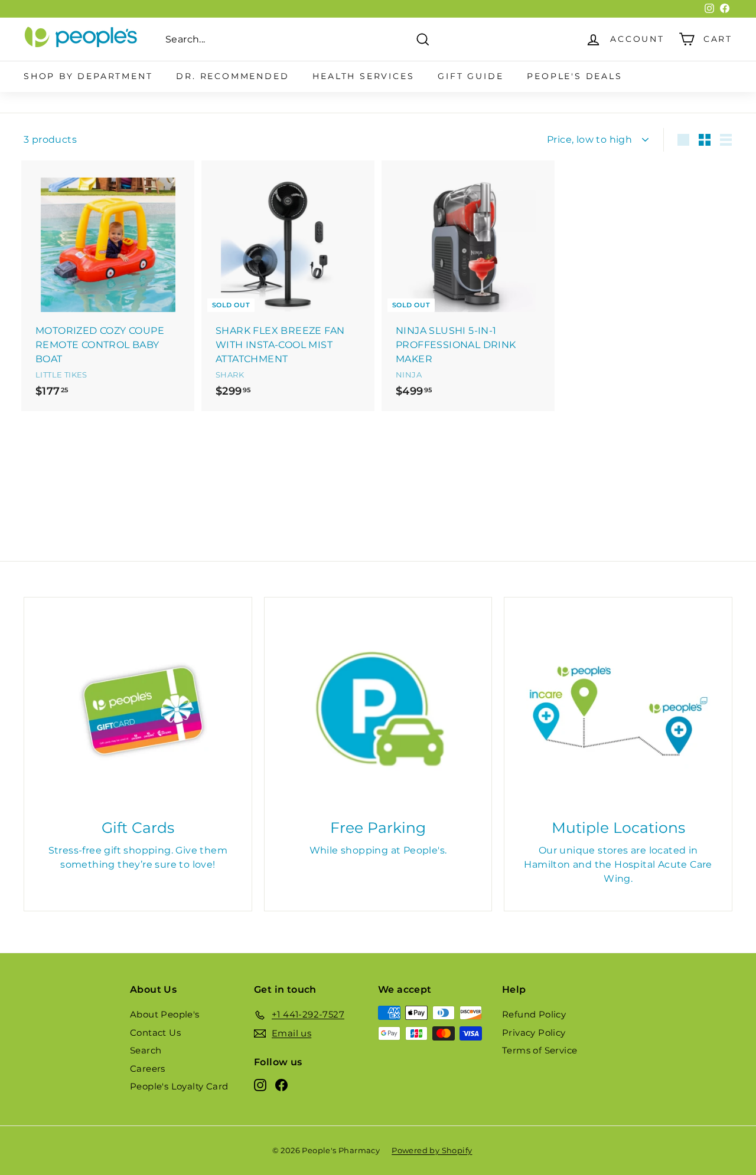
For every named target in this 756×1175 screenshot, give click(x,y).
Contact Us (155, 1032)
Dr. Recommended (232, 76)
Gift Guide (470, 76)
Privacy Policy (534, 1032)
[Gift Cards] (138, 711)
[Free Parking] (378, 711)
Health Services (363, 76)
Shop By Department (88, 76)
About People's (165, 1014)
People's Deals (574, 76)
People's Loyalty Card (179, 1086)
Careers (147, 1068)
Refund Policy (534, 1014)
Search (145, 1050)
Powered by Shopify (432, 1150)
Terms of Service (539, 1050)
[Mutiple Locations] (618, 711)
